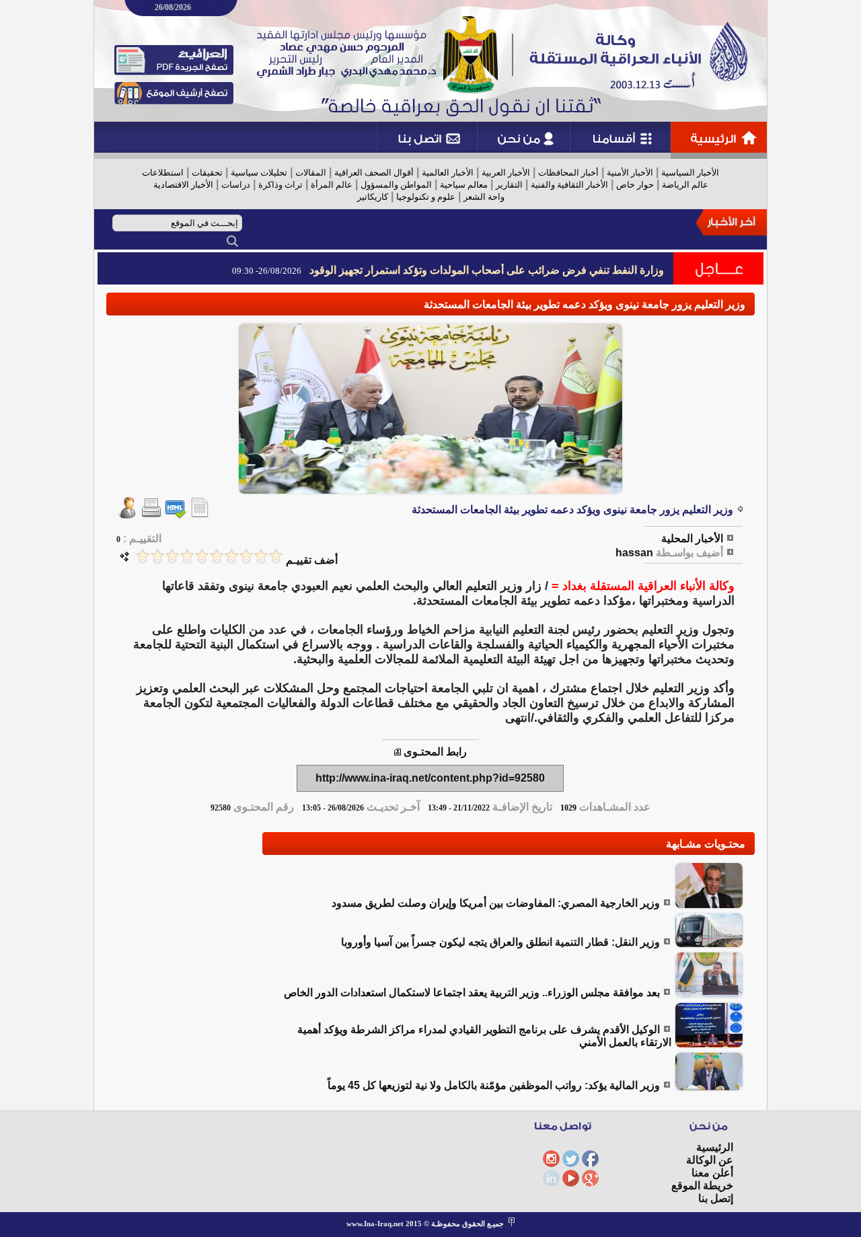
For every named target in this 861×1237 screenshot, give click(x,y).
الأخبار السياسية (690, 172)
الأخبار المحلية (692, 538)
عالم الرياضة (685, 185)
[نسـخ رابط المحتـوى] (397, 751)
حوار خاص (635, 185)
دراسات (235, 185)
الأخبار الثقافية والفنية (569, 185)
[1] (275, 556)
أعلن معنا (712, 1172)
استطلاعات (163, 172)
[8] (172, 556)
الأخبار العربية (506, 172)
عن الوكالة (709, 1160)
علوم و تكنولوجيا (425, 197)
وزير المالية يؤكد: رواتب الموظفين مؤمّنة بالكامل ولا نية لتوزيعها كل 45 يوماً (494, 1085)
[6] (201, 556)
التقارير (509, 185)
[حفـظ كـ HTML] (175, 515)
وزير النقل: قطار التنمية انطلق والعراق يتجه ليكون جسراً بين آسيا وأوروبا (500, 942)
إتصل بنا (715, 1198)
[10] (142, 556)
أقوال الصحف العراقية (374, 172)
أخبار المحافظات (568, 172)
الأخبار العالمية (448, 172)
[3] (246, 556)
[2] (261, 556)
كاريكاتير (372, 197)
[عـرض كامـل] (709, 905)
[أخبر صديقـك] (127, 515)
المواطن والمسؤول (396, 185)
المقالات (310, 172)
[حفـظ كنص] (200, 515)
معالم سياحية (464, 185)
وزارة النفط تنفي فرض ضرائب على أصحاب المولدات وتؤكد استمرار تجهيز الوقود (486, 270)
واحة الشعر (483, 197)
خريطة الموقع (702, 1185)
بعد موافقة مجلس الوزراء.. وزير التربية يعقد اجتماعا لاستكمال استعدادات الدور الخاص (472, 992)
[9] (157, 556)
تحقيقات (207, 172)
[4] (231, 556)
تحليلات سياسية (259, 172)
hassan (634, 552)
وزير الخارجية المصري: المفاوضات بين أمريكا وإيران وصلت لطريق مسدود (496, 903)
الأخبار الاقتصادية (183, 185)
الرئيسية (714, 1147)
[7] (187, 556)
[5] (216, 556)
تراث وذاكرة (280, 185)
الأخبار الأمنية (630, 172)
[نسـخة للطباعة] (151, 515)
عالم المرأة (331, 185)
